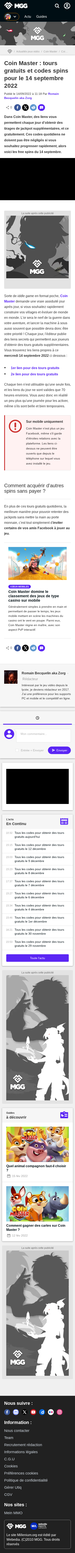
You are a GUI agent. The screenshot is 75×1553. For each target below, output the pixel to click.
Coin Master (50, 51)
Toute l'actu (37, 958)
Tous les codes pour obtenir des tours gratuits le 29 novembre (39, 943)
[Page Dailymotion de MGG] (42, 1412)
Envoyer (61, 750)
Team (8, 1438)
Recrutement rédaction (23, 1445)
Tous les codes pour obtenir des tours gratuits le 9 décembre (39, 859)
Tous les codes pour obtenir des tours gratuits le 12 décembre (39, 847)
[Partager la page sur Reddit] (33, 107)
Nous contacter (16, 1431)
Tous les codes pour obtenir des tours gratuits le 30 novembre (39, 931)
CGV (8, 1494)
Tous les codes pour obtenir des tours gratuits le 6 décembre (39, 895)
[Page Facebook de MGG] (7, 1412)
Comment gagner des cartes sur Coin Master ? (35, 1228)
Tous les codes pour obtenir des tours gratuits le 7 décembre (39, 883)
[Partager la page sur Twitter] (25, 107)
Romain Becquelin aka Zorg (44, 673)
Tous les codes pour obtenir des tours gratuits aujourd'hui (39, 834)
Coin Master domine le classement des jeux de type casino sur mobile (33, 596)
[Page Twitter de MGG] (25, 1412)
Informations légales (21, 1452)
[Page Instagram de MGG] (59, 1412)
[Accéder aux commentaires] (41, 107)
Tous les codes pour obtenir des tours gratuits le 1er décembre (39, 919)
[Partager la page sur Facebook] (17, 107)
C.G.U (9, 1459)
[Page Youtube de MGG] (33, 1412)
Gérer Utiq (12, 1487)
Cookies (11, 1466)
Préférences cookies (21, 1473)
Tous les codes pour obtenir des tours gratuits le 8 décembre (39, 871)
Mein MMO (13, 1513)
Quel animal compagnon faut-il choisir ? (36, 1168)
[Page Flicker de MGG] (51, 1412)
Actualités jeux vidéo (28, 51)
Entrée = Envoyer (32, 750)
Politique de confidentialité (26, 1480)
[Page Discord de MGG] (16, 1412)
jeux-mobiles (20, 586)
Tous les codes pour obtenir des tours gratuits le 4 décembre (39, 907)
